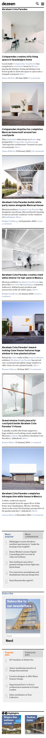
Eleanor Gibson (9, 369)
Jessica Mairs (8, 442)
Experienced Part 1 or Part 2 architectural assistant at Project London (24, 685)
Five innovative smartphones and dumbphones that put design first (24, 573)
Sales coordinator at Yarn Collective (20, 696)
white (14, 357)
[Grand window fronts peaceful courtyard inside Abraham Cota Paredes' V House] (23, 397)
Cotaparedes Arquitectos (24, 63)
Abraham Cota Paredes (28, 209)
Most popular (9, 535)
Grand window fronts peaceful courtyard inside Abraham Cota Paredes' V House (19, 423)
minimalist (18, 66)
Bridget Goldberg (10, 221)
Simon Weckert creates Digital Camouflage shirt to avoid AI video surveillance (22, 553)
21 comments (38, 151)
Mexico (34, 66)
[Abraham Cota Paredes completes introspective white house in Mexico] (23, 470)
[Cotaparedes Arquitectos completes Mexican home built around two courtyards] (23, 106)
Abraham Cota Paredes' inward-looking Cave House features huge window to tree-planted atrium (21, 350)
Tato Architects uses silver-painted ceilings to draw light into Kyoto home (24, 563)
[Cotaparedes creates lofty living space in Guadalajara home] (23, 33)
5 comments (34, 78)
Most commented (31, 535)
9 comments (35, 369)
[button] (37, 3)
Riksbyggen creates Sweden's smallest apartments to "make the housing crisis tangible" (24, 542)
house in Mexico (36, 357)
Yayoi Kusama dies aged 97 (21, 580)
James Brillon (8, 78)
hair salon (15, 284)
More (23, 74)
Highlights (13, 713)
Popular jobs (9, 653)
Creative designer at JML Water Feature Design (23, 677)
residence (14, 435)
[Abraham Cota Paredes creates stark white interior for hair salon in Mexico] (23, 251)
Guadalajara (9, 217)
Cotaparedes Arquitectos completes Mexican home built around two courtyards (22, 132)
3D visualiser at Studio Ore (21, 660)
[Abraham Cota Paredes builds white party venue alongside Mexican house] (23, 179)
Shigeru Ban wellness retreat (10, 720)
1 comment (36, 442)
